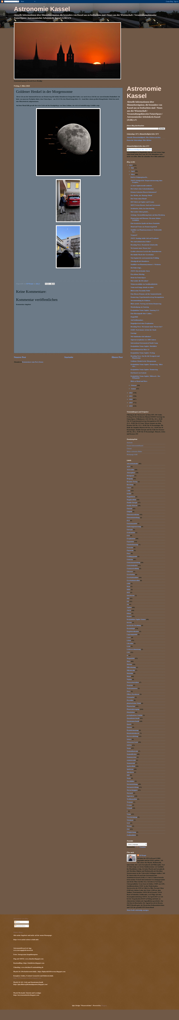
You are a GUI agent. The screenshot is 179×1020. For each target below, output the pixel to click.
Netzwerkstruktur (133, 682)
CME (128, 490)
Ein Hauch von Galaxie (138, 373)
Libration (130, 643)
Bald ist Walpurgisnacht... (139, 177)
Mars (128, 661)
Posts (18, 922)
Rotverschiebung (132, 736)
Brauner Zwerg (132, 481)
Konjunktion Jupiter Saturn (136, 619)
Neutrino (130, 685)
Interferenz (130, 595)
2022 (131, 393)
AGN (128, 466)
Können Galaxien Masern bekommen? (144, 192)
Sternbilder (130, 781)
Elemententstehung (133, 517)
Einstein (129, 508)
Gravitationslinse (132, 577)
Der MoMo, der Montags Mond (141, 195)
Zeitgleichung (131, 832)
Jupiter (129, 607)
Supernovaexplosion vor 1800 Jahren (143, 340)
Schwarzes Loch (132, 742)
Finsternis (130, 550)
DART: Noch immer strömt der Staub (143, 330)
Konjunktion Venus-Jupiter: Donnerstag (144, 369)
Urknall (129, 808)
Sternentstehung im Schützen (140, 300)
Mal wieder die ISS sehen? (139, 281)
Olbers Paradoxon (133, 694)
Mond (129, 676)
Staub (129, 778)
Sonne (129, 748)
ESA (128, 535)
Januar (133, 389)
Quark (129, 724)
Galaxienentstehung (133, 562)
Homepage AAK (132, 454)
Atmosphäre (131, 472)
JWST (129, 610)
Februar (134, 385)
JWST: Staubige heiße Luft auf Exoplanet (145, 238)
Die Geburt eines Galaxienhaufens (142, 189)
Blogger (103, 1005)
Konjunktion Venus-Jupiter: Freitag (143, 353)
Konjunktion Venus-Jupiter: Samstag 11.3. (145, 310)
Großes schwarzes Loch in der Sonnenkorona (146, 251)
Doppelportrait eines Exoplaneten (142, 323)
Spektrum (130, 769)
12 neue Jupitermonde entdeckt (141, 185)
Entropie (130, 529)
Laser (129, 637)
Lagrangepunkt (132, 634)
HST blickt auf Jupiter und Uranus (142, 202)
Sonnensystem (131, 757)
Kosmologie (131, 628)
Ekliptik (129, 511)
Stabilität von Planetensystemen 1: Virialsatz (146, 264)
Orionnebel (130, 697)
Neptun (129, 679)
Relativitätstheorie (133, 733)
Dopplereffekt (131, 499)
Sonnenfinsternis (132, 751)
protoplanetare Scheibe (134, 715)
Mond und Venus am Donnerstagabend (144, 227)
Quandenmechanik (133, 718)
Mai (132, 168)
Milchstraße (131, 670)
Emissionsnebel (132, 523)
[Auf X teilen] (50, 284)
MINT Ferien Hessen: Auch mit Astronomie (145, 205)
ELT (128, 520)
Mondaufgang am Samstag (140, 307)
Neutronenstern (132, 688)
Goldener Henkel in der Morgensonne (143, 361)
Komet (129, 616)
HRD (128, 589)
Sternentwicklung (132, 787)
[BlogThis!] (48, 284)
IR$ (128, 598)
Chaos (129, 487)
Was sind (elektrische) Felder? (141, 241)
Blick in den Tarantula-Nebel (140, 290)
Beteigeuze (130, 475)
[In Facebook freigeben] (52, 284)
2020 (131, 399)
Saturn (129, 739)
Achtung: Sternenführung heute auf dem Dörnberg (148, 215)
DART (129, 493)
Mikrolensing (131, 667)
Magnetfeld (130, 658)
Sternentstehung (132, 784)
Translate (142, 847)
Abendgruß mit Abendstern (140, 261)
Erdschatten (131, 532)
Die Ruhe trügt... (136, 268)
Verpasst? (134, 235)
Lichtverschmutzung (134, 649)
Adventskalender (132, 463)
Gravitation (131, 574)
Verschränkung (132, 817)
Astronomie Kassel (42, 8)
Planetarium (131, 706)
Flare (128, 553)
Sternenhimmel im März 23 (140, 349)
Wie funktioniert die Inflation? (141, 336)
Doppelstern (131, 496)
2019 (131, 402)
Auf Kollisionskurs (137, 320)
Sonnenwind (131, 763)
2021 (131, 396)
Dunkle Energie (132, 502)
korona (129, 622)
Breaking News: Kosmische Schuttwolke (144, 245)
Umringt (133, 333)
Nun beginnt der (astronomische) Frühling (145, 258)
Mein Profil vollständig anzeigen (138, 910)
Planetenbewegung (133, 709)
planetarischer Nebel (134, 703)
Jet (128, 604)
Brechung (130, 484)
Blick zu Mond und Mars (139, 381)
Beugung (130, 478)
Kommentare (20, 926)
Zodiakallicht (131, 835)
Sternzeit (130, 793)
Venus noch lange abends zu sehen (142, 287)
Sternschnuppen (132, 790)
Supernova (130, 796)
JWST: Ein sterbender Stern (140, 271)
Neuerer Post (20, 357)
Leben (129, 640)
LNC (128, 652)
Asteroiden (130, 469)
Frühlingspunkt (132, 556)
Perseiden (130, 700)
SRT (128, 775)
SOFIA (129, 745)
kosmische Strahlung (134, 625)
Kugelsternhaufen (133, 631)
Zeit (128, 829)
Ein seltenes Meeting (137, 274)
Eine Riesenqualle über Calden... (141, 313)
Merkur (129, 664)
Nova (128, 691)
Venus (129, 814)
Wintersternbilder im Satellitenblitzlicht (144, 284)
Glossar (129, 448)
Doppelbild (134, 317)
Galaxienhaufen (132, 565)
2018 (131, 406)
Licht (128, 646)
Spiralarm (130, 772)
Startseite (68, 357)
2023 (131, 165)
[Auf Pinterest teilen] (54, 284)
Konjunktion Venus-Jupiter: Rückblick (144, 346)
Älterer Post (117, 357)
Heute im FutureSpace (138, 277)
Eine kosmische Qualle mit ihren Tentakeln (145, 223)
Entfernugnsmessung (134, 526)
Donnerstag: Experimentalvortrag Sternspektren (147, 297)
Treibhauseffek (132, 799)
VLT (128, 823)
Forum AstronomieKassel (135, 445)
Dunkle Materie (132, 505)
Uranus (129, 805)
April (133, 171)
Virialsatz (130, 820)
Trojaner (130, 802)
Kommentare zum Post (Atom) (32, 362)
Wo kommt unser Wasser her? (141, 248)
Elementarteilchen (133, 514)
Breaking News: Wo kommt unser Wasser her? (146, 327)
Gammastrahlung (133, 568)
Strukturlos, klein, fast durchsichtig (142, 208)
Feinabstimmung (132, 544)
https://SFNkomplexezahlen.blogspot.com (27, 978)
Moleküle (130, 673)
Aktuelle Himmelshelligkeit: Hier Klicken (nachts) (143, 137)
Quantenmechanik (133, 721)
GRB (128, 583)
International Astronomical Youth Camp (144, 343)
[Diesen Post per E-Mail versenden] (46, 284)
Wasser (129, 826)
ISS (128, 601)
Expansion (130, 541)
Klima (129, 613)
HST (128, 592)
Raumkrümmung (132, 730)
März (133, 174)
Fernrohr (130, 547)
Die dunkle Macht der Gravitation (142, 254)
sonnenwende (131, 760)
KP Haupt (142, 855)
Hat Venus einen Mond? (139, 198)
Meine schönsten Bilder (134, 451)
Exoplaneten (131, 538)
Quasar (129, 727)
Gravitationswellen (133, 580)
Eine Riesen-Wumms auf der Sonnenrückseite (146, 294)
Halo (128, 586)
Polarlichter (131, 712)
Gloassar (130, 571)
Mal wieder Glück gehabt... (140, 212)
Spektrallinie (131, 766)
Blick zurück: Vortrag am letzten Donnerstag (146, 304)
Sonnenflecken (131, 754)
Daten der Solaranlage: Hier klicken (139, 140)
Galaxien (130, 559)
